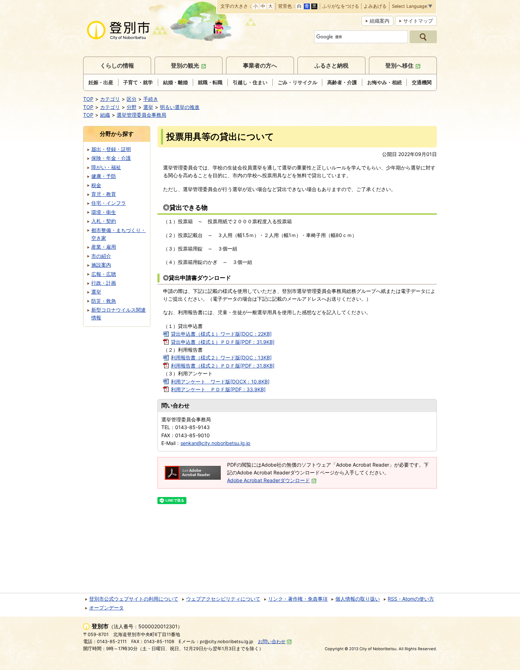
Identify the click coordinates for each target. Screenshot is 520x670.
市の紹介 (101, 256)
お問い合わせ (271, 641)
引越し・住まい (250, 82)
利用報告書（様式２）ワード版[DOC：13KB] (221, 357)
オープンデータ (106, 608)
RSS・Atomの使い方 (411, 599)
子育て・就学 (138, 82)
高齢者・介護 (342, 82)
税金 (96, 185)
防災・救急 (103, 301)
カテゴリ (110, 99)
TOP (88, 99)
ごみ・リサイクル (297, 82)
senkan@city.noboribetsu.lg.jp (215, 443)
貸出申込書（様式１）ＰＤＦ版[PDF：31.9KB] (223, 342)
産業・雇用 (103, 247)
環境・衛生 (103, 212)
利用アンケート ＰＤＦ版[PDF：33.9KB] (218, 389)
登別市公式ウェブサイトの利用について (133, 599)
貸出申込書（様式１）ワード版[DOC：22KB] (221, 334)
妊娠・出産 (100, 82)
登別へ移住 (399, 65)
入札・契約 (103, 221)
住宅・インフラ (108, 203)
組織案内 (379, 21)
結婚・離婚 (175, 82)
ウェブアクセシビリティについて (223, 599)
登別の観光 (185, 65)
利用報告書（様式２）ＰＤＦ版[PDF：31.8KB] (223, 366)
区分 (132, 99)
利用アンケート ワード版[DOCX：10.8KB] (220, 382)
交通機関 (422, 82)
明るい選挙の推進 (180, 107)
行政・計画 (103, 283)
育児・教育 (103, 194)
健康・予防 (103, 176)
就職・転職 (210, 82)
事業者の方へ (260, 65)
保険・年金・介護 (111, 158)
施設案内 (101, 265)
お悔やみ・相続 (384, 82)
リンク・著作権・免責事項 (298, 599)
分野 (132, 107)
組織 (105, 115)
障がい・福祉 (106, 167)
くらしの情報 (117, 65)
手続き (150, 99)
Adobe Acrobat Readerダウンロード (268, 480)
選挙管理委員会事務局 (141, 115)
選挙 (148, 107)
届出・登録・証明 (111, 149)
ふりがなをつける (340, 6)
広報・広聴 (103, 274)
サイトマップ (418, 21)
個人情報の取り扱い (357, 599)
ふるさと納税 (331, 65)
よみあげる (375, 6)
